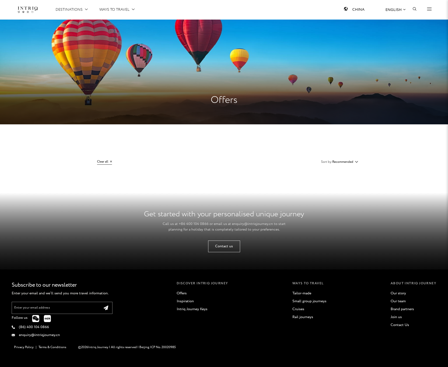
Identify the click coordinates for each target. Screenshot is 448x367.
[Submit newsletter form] (106, 308)
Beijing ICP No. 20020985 (157, 347)
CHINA (358, 9)
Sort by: (326, 162)
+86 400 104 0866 (194, 224)
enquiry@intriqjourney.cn (252, 224)
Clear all (103, 161)
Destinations (69, 9)
